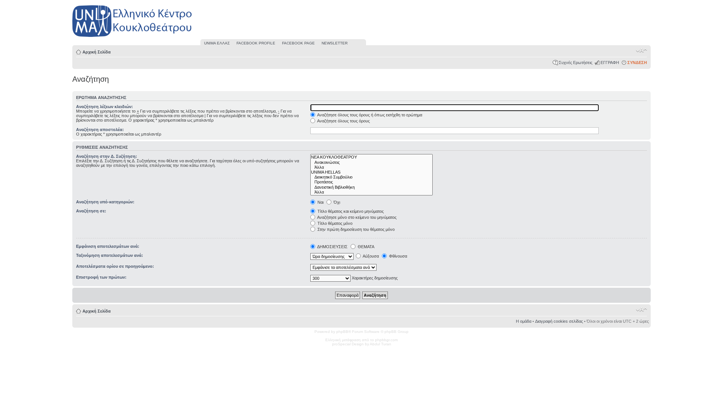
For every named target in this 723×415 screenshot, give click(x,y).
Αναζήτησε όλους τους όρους (343, 121)
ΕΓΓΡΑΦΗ (610, 62)
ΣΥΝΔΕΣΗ (637, 62)
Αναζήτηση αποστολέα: (100, 129)
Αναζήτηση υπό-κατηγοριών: (105, 202)
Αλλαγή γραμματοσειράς (641, 50)
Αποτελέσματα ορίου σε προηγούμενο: (115, 266)
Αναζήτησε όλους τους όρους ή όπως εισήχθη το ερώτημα (369, 115)
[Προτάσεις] (371, 182)
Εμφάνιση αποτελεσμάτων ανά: (107, 246)
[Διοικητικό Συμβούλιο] (371, 177)
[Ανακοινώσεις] (371, 162)
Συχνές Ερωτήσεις (575, 62)
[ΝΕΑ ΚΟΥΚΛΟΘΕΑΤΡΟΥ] (371, 157)
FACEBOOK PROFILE (255, 43)
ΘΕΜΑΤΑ (365, 246)
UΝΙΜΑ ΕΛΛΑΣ (217, 43)
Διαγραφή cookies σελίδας (559, 321)
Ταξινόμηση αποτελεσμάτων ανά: (109, 255)
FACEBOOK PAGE (298, 43)
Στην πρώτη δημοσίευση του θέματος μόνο (355, 229)
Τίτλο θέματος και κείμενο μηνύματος (350, 211)
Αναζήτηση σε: (91, 211)
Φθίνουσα (397, 256)
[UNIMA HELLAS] (371, 172)
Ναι (319, 202)
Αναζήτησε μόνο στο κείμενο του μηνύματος (356, 217)
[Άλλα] (371, 167)
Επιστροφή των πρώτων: (101, 277)
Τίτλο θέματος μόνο (334, 223)
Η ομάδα (523, 321)
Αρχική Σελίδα (96, 52)
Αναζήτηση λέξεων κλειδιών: (104, 106)
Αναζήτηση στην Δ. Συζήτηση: (106, 156)
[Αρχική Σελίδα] (132, 37)
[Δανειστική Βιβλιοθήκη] (371, 187)
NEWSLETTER (335, 43)
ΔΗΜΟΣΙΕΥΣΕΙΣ (332, 246)
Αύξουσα (370, 256)
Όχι (336, 202)
